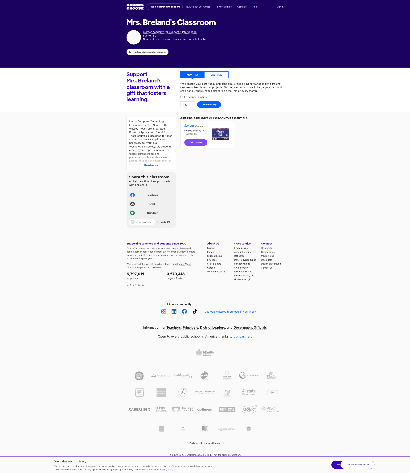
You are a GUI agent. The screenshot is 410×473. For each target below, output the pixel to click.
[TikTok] (194, 311)
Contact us (266, 267)
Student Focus (214, 255)
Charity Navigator (136, 267)
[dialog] (205, 464)
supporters (135, 275)
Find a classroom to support (165, 6)
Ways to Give (242, 243)
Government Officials (250, 327)
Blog (272, 255)
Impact (211, 252)
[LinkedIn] (174, 311)
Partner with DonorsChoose (205, 443)
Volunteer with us (243, 271)
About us (242, 6)
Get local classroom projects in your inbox (230, 311)
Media (264, 255)
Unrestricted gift (242, 279)
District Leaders (212, 327)
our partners (243, 336)
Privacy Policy (166, 469)
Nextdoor (152, 213)
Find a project (241, 248)
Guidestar (156, 267)
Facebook (152, 195)
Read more (151, 165)
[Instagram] (163, 311)
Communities (268, 252)
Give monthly (241, 267)
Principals (190, 327)
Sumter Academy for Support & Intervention (170, 31)
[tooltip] (204, 39)
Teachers (173, 327)
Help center (267, 248)
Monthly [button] (192, 74)
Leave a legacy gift (244, 275)
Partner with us (224, 6)
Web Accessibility (216, 271)
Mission (211, 248)
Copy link (165, 221)
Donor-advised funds (245, 259)
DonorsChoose (135, 7)
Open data (266, 259)
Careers (211, 267)
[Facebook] (184, 311)
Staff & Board (214, 263)
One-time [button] (216, 74)
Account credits (242, 252)
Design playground (271, 263)
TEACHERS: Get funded (198, 6)
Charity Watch (183, 264)
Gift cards (239, 255)
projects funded (176, 275)
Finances (212, 259)
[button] (147, 52)
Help (255, 6)
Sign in (279, 6)
